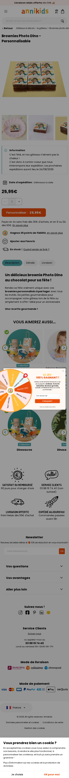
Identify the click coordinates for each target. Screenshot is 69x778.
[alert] (35, 389)
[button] (47, 401)
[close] (63, 371)
